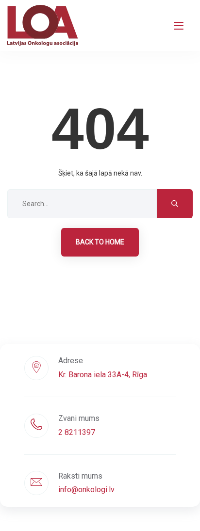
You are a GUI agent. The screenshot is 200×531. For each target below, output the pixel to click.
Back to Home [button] (100, 242)
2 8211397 (76, 432)
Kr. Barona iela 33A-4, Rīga (102, 374)
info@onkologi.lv (86, 489)
